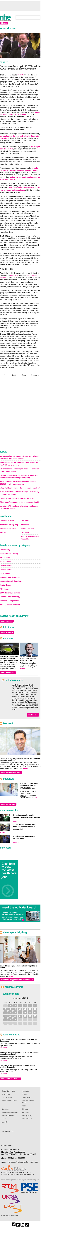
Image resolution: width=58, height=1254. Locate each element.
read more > (32, 715)
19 (30, 1013)
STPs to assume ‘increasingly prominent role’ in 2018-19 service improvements (18, 483)
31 (5, 1006)
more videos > (6, 621)
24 (20, 1016)
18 (25, 1013)
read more (4, 1048)
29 (10, 1020)
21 (5, 1016)
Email (14, 375)
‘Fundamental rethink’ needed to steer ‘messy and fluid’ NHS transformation (19, 464)
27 (35, 1016)
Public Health (5, 573)
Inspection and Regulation (10, 577)
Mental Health (5, 585)
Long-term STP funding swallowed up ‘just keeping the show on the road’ (19, 507)
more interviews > (8, 804)
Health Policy (5, 550)
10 (20, 1009)
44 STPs (20, 75)
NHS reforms (5, 558)
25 (25, 1016)
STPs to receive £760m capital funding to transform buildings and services (19, 470)
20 (35, 1013)
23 (15, 1016)
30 (15, 1020)
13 (35, 1009)
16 (15, 1013)
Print (5, 375)
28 (5, 1020)
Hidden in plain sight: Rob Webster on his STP (17, 498)
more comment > (7, 673)
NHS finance (5, 589)
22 (10, 1016)
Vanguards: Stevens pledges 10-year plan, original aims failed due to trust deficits (19, 457)
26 (30, 1016)
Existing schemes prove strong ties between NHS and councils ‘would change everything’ (19, 476)
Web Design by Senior (9, 1216)
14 (5, 1013)
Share (24, 375)
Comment (34, 375)
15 (10, 1013)
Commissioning (6, 569)
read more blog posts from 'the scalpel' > (17, 980)
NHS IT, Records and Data (10, 605)
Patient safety (5, 561)
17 (20, 1013)
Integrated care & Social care (11, 581)
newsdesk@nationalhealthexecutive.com (23, 1162)
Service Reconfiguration (9, 601)
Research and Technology (10, 597)
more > (22, 669)
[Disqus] (20, 414)
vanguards (14, 275)
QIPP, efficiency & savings (10, 593)
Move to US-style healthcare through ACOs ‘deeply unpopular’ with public (19, 493)
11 (25, 1009)
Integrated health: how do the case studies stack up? (20, 488)
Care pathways (6, 565)
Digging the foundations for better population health (19, 502)
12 (30, 1009)
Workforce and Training (9, 554)
